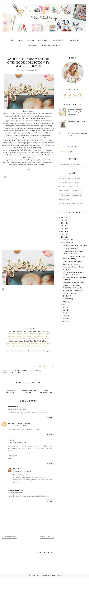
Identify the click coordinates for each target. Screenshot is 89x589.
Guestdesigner (64, 195)
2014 (62, 237)
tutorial (62, 182)
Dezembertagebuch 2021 (77, 121)
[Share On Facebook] (44, 366)
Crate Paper (27, 371)
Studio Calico (74, 182)
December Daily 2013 (70, 248)
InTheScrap (74, 186)
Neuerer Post (10, 537)
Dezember (66, 240)
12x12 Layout (15, 371)
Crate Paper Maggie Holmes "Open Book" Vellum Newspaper (28, 346)
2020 (62, 220)
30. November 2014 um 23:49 (22, 471)
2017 (62, 229)
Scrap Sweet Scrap (38, 575)
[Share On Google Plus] (48, 366)
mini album (77, 178)
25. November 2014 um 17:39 (17, 493)
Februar (65, 318)
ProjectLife (63, 191)
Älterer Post (46, 537)
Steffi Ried (17, 469)
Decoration (77, 195)
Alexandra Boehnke (15, 490)
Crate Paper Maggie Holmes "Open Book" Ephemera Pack (28, 336)
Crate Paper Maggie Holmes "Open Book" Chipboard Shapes (28, 334)
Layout (37, 371)
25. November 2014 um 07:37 (17, 426)
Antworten (50, 418)
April (64, 313)
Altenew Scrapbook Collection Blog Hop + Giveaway (76, 111)
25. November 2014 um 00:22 (17, 409)
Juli (64, 304)
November (66, 243)
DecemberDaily (76, 191)
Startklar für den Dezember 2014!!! (75, 245)
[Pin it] (52, 366)
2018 (62, 226)
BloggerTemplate (57, 575)
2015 (62, 234)
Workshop (63, 186)
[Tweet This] (40, 366)
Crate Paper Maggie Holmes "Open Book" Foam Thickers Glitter (28, 343)
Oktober (66, 296)
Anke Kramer (13, 407)
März (64, 316)
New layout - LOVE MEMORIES (73, 283)
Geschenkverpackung (67, 203)
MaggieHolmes (9, 373)
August (65, 302)
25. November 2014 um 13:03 (17, 442)
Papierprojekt (64, 199)
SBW (18, 373)
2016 (62, 231)
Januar (65, 321)
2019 (62, 223)
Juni (64, 307)
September (67, 299)
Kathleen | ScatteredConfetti (19, 423)
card (80, 203)
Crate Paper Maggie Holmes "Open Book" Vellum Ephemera (28, 338)
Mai (64, 310)
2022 (62, 217)
